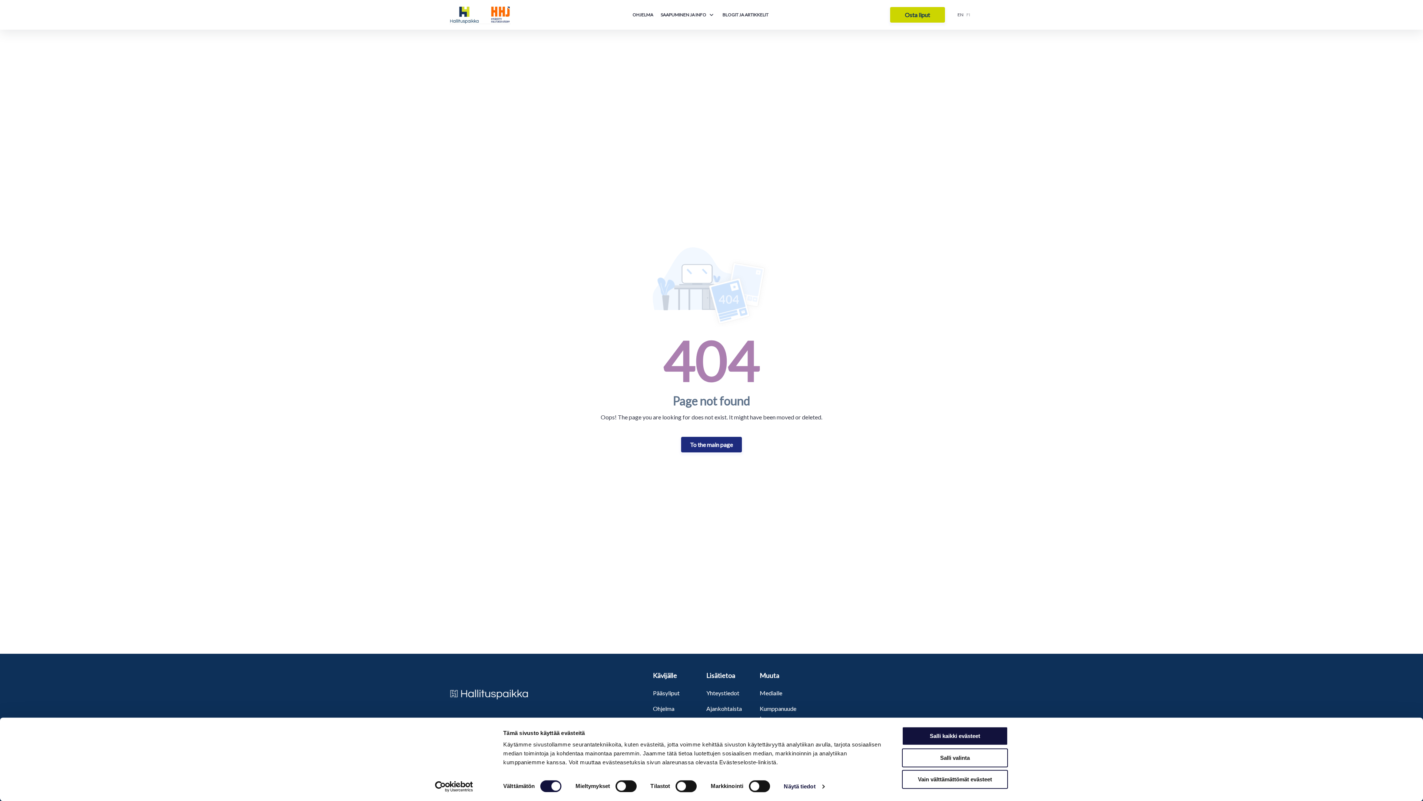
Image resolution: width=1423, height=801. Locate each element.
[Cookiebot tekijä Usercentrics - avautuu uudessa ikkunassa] (454, 786)
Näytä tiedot (799, 786)
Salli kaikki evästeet (955, 736)
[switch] (626, 786)
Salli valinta (955, 758)
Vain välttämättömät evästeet (955, 779)
